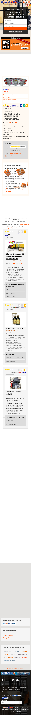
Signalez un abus (7, 108)
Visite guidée (6, 638)
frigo (5, 657)
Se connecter (23, 687)
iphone (10, 657)
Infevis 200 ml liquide (14, 328)
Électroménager (14, 107)
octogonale (9, 228)
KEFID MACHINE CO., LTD (15, 417)
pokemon (12, 660)
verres (23, 228)
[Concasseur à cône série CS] (15, 383)
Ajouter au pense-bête (9, 99)
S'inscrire (4, 689)
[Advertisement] (15, 66)
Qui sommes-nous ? (8, 635)
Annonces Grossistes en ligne (15, 668)
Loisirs (24, 372)
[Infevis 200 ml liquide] (15, 319)
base (14, 228)
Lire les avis (6, 97)
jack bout (8, 143)
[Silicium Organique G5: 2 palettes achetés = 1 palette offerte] (15, 246)
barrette (18, 228)
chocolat (24, 651)
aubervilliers (7, 651)
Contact (4, 687)
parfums (6, 660)
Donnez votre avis (8, 95)
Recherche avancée (16, 32)
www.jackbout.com (15, 153)
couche (6, 654)
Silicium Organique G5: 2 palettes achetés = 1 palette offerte (15, 256)
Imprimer (6, 102)
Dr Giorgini (10, 354)
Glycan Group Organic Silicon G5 (15, 285)
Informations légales (14, 689)
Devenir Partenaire (13, 687)
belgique (16, 651)
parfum (24, 657)
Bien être (23, 307)
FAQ (6, 188)
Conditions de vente (7, 692)
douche (13, 654)
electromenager (22, 654)
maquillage (17, 657)
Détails (14, 105)
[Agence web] (24, 709)
